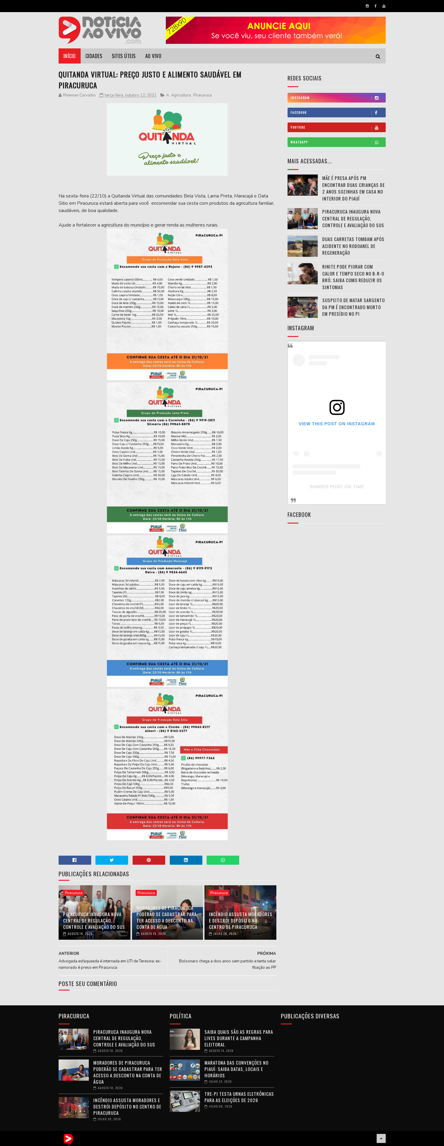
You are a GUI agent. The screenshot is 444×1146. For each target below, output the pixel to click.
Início (69, 56)
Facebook (299, 112)
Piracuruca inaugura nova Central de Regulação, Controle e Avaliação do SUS (94, 920)
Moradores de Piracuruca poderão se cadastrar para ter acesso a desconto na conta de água (167, 917)
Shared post (326, 486)
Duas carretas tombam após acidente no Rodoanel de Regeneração (353, 246)
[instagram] (367, 6)
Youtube (298, 127)
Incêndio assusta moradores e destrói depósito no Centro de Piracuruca (240, 920)
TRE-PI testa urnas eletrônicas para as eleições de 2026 (239, 1096)
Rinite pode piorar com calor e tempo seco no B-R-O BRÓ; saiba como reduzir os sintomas (353, 276)
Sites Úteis (124, 56)
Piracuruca (202, 95)
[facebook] (375, 6)
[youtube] (384, 6)
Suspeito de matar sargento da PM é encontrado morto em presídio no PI (353, 307)
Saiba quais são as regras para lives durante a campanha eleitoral (238, 1038)
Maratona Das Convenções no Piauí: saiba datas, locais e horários (236, 1069)
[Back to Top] (381, 1138)
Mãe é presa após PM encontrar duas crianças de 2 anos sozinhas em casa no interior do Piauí (353, 188)
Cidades (93, 56)
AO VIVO (153, 56)
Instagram (300, 97)
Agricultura (181, 95)
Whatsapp (299, 142)
